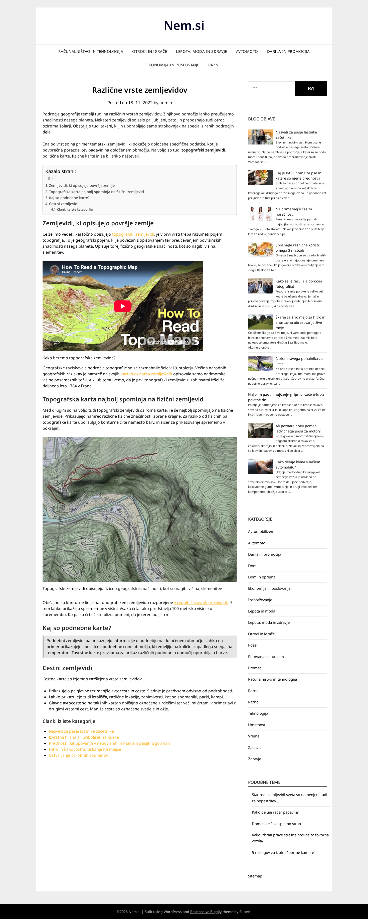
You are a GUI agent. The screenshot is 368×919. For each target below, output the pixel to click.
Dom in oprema (261, 576)
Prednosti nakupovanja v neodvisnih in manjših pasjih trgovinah (109, 743)
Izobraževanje (260, 599)
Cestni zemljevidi (63, 203)
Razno (215, 64)
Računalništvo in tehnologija (90, 51)
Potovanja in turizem (266, 656)
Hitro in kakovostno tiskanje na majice (85, 749)
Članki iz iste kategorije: (75, 209)
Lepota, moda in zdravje (201, 51)
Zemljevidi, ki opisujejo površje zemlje (82, 185)
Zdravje (254, 758)
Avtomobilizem (261, 531)
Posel (252, 645)
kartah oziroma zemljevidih (146, 374)
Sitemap (255, 875)
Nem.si (184, 25)
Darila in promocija (288, 51)
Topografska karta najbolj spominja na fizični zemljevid (96, 191)
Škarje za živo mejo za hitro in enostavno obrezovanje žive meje (300, 322)
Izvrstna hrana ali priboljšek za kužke (84, 737)
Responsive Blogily (206, 911)
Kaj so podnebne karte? (69, 197)
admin (165, 102)
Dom (252, 565)
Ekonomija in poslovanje (172, 64)
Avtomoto (247, 51)
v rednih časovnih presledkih (201, 602)
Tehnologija (258, 713)
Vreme (253, 735)
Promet (254, 667)
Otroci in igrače (149, 51)
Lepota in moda (261, 611)
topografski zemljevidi (133, 234)
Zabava (254, 747)
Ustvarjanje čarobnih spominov (78, 755)
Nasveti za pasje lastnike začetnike (81, 731)
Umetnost (256, 724)
